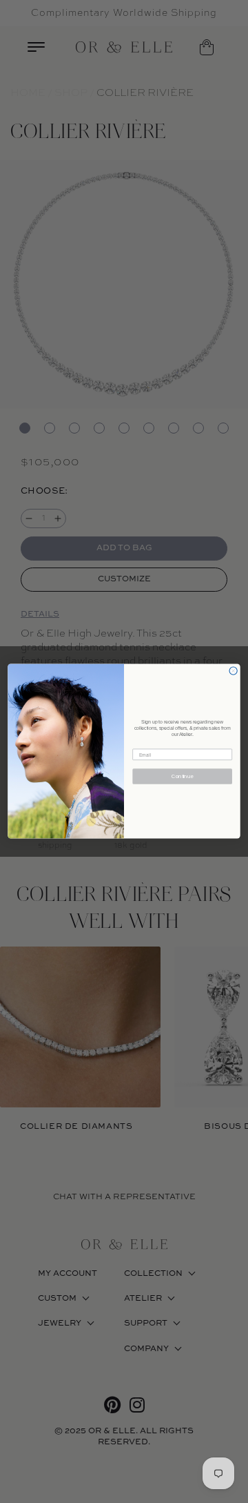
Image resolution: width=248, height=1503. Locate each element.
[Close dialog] (233, 671)
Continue (183, 776)
